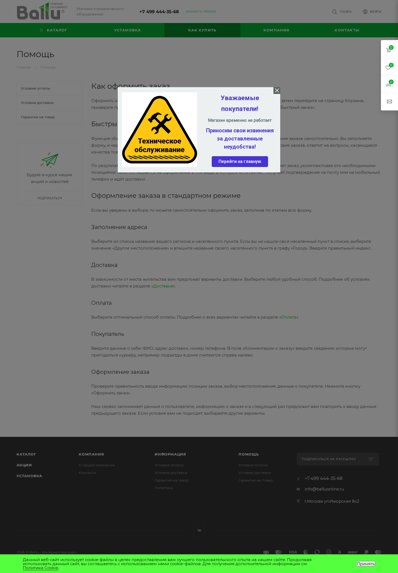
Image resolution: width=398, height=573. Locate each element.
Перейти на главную (239, 161)
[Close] (276, 90)
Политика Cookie (40, 567)
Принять (366, 563)
